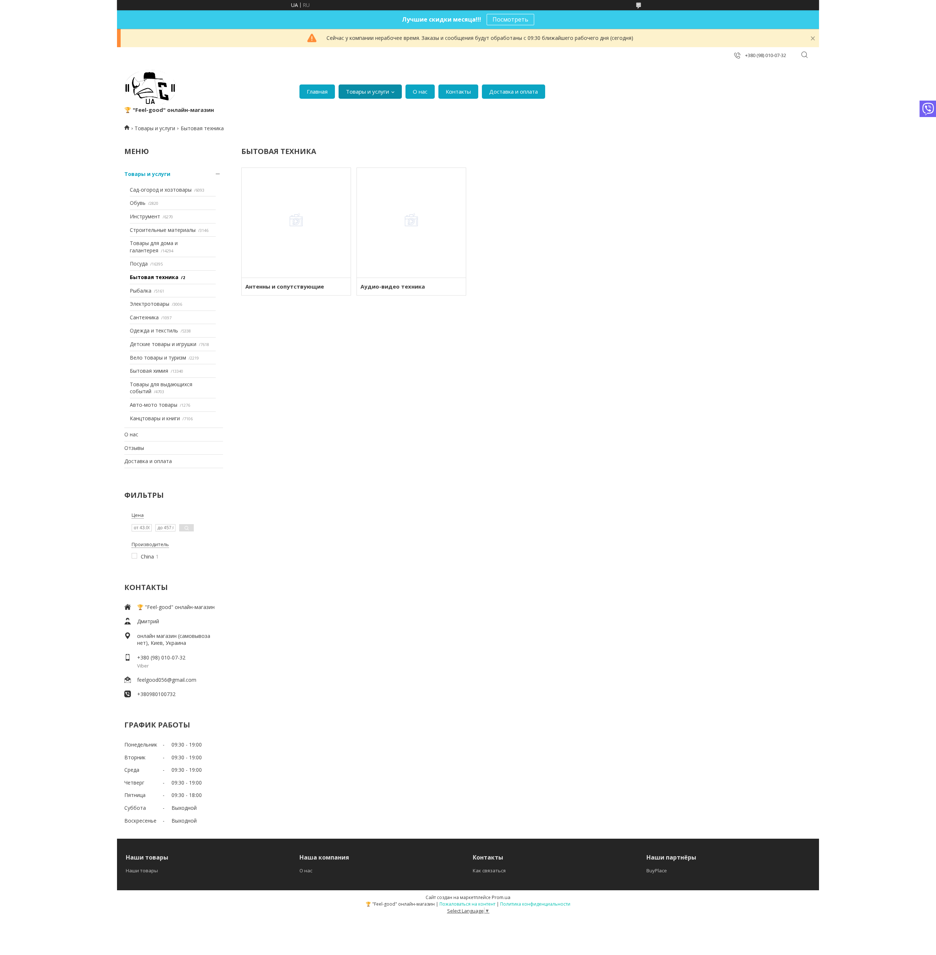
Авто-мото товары (153, 404)
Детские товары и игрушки (163, 344)
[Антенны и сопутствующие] (296, 223)
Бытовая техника (154, 277)
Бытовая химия (149, 370)
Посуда (139, 263)
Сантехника (144, 317)
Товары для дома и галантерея (154, 247)
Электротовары (149, 303)
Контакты (458, 91)
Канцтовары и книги (155, 418)
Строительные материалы (163, 229)
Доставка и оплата (513, 91)
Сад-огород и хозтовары (161, 189)
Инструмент (145, 216)
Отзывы (134, 447)
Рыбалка (140, 290)
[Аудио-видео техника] (411, 223)
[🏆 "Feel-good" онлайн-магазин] (150, 88)
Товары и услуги (367, 91)
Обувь (138, 202)
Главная (317, 91)
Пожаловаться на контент (467, 904)
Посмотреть (510, 19)
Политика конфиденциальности (535, 904)
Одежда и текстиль (154, 330)
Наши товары (142, 870)
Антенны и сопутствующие (284, 286)
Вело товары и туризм (158, 357)
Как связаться (489, 870)
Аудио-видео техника (393, 286)
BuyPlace (656, 870)
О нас (420, 91)
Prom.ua (501, 897)
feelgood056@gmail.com (166, 679)
